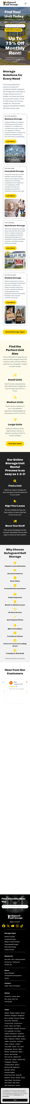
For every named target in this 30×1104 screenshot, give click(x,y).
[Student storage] (15, 315)
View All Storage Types (15, 332)
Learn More (10, 141)
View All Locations (13, 30)
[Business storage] (15, 154)
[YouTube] (12, 926)
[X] (8, 926)
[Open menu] (25, 3)
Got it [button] (15, 1100)
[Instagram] (17, 926)
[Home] (10, 3)
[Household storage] (15, 208)
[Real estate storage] (15, 260)
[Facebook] (3, 926)
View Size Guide (15, 443)
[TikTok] (21, 926)
